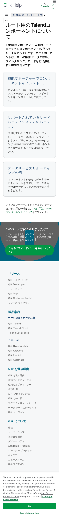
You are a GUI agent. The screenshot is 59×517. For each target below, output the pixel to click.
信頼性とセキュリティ (19, 380)
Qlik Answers (15, 350)
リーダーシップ (16, 432)
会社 (10, 427)
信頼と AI (13, 389)
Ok (29, 506)
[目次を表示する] (6, 15)
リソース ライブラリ (19, 302)
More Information (29, 513)
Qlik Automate (16, 359)
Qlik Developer (16, 284)
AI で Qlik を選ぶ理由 (19, 393)
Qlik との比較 (15, 398)
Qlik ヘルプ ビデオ (18, 279)
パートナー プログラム (20, 450)
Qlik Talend (14, 323)
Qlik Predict (14, 355)
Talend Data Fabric (18, 332)
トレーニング (15, 289)
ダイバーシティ (16, 441)
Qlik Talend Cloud (18, 328)
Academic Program (19, 445)
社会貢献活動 (15, 436)
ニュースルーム (16, 459)
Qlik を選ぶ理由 (16, 375)
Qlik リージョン (16, 412)
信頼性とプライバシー (19, 384)
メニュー (54, 6)
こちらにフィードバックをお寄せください (29, 250)
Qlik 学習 (13, 293)
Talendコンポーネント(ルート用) (26, 14)
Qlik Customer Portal (19, 298)
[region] (29, 494)
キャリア (13, 455)
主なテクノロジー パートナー (23, 402)
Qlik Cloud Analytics (19, 346)
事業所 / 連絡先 (16, 464)
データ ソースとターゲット (22, 407)
